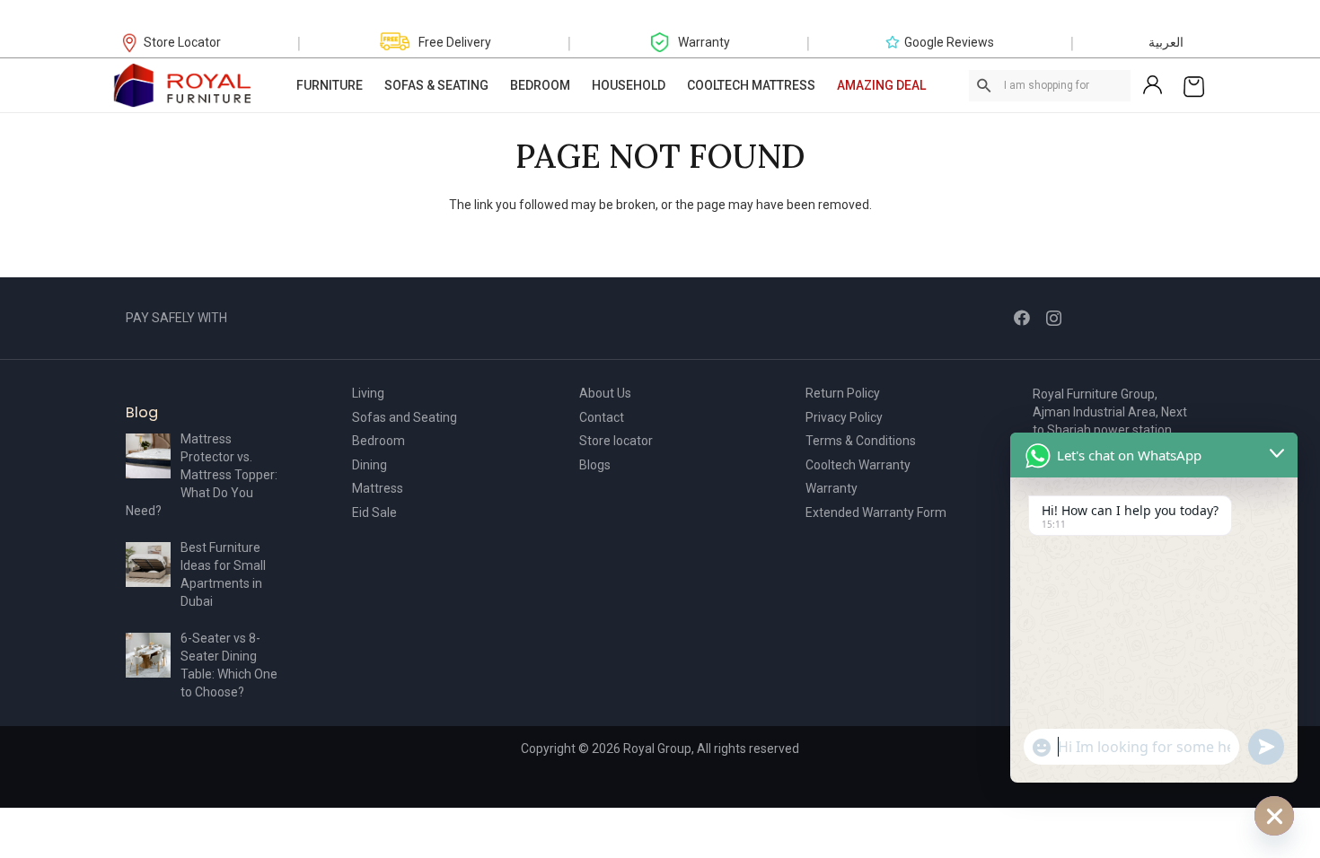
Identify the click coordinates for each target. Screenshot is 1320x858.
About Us (605, 393)
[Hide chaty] (1274, 816)
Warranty (831, 488)
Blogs (595, 465)
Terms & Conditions (860, 440)
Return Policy (842, 393)
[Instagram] (1053, 319)
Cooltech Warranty (858, 465)
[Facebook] (1022, 318)
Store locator (616, 440)
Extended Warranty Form (875, 512)
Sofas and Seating (404, 417)
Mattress (377, 488)
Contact (601, 417)
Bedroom (378, 440)
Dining (369, 465)
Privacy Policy (844, 417)
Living (368, 393)
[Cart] (1194, 85)
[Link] (183, 85)
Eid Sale (374, 512)
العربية (1166, 42)
